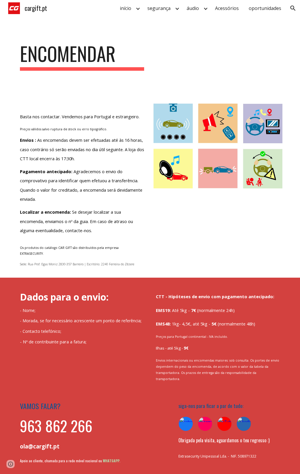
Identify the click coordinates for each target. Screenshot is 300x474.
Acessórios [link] (227, 8)
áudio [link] (193, 8)
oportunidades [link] (265, 8)
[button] (293, 8)
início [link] (125, 8)
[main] (82, 56)
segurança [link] (159, 8)
